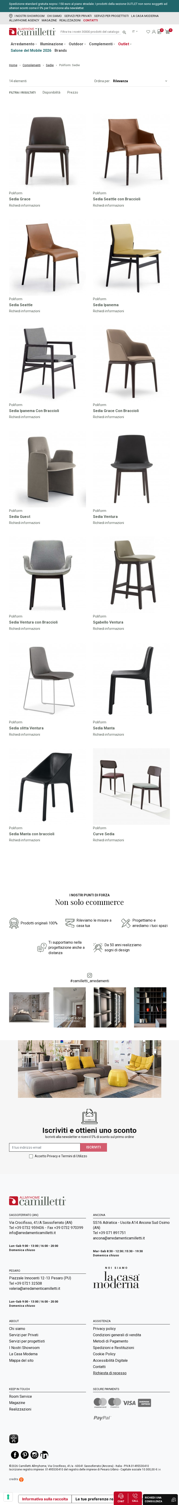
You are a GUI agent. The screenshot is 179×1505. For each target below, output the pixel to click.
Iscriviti (93, 1147)
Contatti (90, 20)
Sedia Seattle (21, 305)
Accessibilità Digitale (110, 1360)
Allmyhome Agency (24, 20)
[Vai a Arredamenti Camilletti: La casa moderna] (116, 1277)
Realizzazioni (70, 20)
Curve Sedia (103, 834)
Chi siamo (54, 16)
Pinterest (25, 1455)
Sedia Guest (19, 516)
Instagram (34, 1455)
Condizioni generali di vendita (117, 1335)
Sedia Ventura (105, 516)
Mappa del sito (21, 1360)
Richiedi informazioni (24, 205)
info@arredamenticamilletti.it (32, 1233)
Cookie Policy (104, 1354)
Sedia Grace (20, 199)
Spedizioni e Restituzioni (113, 1348)
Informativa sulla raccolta (45, 1499)
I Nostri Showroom (30, 16)
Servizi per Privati (78, 16)
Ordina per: (102, 81)
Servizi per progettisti (111, 16)
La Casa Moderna (145, 16)
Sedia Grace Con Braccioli (116, 411)
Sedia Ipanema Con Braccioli (34, 411)
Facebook (15, 1455)
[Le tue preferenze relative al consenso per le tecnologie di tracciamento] (8, 1496)
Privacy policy (104, 1328)
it (133, 31)
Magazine (49, 20)
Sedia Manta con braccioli (31, 834)
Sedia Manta (104, 728)
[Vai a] (47, 151)
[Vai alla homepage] (32, 32)
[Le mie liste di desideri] (148, 31)
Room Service (20, 1396)
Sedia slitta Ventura (26, 728)
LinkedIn (44, 1455)
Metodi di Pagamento (110, 1341)
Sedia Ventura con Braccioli (33, 622)
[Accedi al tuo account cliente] (154, 31)
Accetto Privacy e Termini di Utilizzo (61, 1156)
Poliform (15, 193)
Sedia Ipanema (106, 305)
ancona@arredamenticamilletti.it (119, 1238)
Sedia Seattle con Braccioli (116, 199)
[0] (159, 31)
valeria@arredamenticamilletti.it (34, 1288)
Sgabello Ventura (108, 622)
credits (14, 1479)
